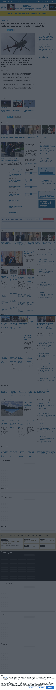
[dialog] (28, 682)
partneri (5, 677)
